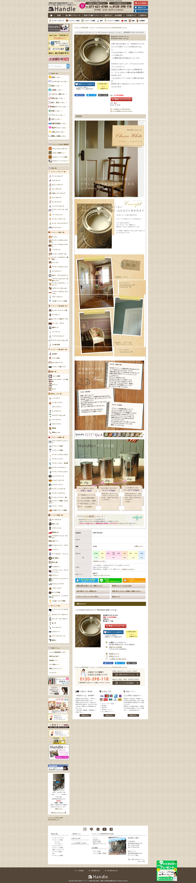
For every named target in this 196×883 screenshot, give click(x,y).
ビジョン (95, 838)
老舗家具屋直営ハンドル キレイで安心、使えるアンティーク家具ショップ (63, 7)
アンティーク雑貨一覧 (57, 437)
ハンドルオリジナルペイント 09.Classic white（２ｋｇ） (111, 27)
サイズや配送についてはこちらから (122, 111)
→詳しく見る (141, 861)
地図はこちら (58, 808)
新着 (59, 15)
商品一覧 (54, 168)
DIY (53, 853)
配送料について (114, 654)
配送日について (114, 656)
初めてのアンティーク (99, 844)
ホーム (51, 15)
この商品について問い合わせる (121, 109)
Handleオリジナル (60, 161)
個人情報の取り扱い (112, 870)
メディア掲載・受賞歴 (99, 853)
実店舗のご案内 (133, 838)
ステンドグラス (57, 845)
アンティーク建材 (57, 855)
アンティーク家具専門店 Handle (103, 834)
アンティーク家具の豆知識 (55, 817)
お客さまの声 (76, 838)
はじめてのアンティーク (93, 15)
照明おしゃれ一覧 (56, 394)
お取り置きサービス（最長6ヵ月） (86, 591)
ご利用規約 (81, 870)
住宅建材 (142, 20)
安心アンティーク (72, 15)
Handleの (58, 153)
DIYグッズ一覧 (55, 606)
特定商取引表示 (95, 870)
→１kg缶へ (88, 506)
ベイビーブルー (124, 287)
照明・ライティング (58, 849)
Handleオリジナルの (59, 157)
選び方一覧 (55, 73)
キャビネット (59, 844)
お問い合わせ (143, 15)
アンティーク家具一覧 (57, 232)
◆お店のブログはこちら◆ (58, 812)
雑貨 (125, 20)
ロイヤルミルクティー (126, 285)
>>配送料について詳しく (99, 561)
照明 (101, 20)
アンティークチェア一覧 (58, 171)
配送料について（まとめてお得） (122, 585)
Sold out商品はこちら (54, 819)
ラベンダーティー (125, 352)
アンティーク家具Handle (81, 27)
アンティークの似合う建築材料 (60, 144)
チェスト (57, 842)
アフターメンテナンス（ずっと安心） (87, 596)
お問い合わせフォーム (137, 859)
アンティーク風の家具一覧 (59, 306)
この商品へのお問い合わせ (117, 659)
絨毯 (133, 20)
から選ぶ (56, 77)
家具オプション (56, 648)
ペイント (92, 27)
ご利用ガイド (131, 15)
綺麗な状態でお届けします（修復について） (89, 585)
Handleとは (96, 840)
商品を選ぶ (55, 834)
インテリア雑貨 (57, 851)
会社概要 (118, 15)
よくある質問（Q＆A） (79, 843)
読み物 (108, 15)
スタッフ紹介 (97, 851)
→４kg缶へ (128, 501)
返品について (116, 596)
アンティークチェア (58, 20)
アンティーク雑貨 (89, 20)
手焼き (59, 148)
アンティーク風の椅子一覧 (59, 349)
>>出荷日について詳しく (128, 569)
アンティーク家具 (74, 20)
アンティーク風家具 (113, 20)
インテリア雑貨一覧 (57, 515)
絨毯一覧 (53, 371)
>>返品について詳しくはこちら (101, 575)
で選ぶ (58, 94)
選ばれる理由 (97, 842)
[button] (76, 55)
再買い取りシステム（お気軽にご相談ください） (126, 591)
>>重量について (138, 546)
